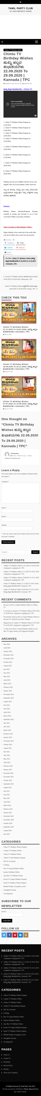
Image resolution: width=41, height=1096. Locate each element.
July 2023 (6, 723)
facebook (9, 935)
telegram (20, 935)
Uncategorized (8, 893)
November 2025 (8, 658)
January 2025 (7, 691)
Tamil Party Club (20, 8)
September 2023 (8, 719)
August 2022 (7, 748)
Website (3, 525)
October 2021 (7, 780)
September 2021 (8, 784)
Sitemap (6, 1069)
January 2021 (7, 812)
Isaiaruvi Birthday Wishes (11, 872)
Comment (5, 481)
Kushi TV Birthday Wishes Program (14, 883)
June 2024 (6, 709)
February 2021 (8, 809)
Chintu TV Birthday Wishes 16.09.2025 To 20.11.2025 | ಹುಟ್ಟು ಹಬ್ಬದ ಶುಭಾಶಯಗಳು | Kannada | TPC (20, 366)
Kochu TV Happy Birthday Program (15, 879)
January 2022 (7, 769)
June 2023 (6, 726)
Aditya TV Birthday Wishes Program (15, 847)
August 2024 (7, 701)
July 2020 (6, 834)
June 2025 (6, 673)
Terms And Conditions (10, 1073)
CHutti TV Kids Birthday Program (14, 858)
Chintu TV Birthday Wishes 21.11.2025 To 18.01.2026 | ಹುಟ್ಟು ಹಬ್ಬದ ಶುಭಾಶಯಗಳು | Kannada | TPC (20, 329)
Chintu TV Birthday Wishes (13, 50)
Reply (30, 455)
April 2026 (6, 648)
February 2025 (8, 687)
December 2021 (8, 773)
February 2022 (8, 766)
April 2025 (6, 680)
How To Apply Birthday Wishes (13, 868)
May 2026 (6, 644)
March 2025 (7, 683)
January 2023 (7, 737)
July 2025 (6, 669)
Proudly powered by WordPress (13, 1089)
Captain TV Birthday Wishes (12, 850)
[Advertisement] (20, 27)
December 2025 (8, 655)
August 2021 (7, 787)
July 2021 (6, 791)
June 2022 (6, 755)
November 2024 (8, 694)
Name (3, 508)
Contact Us (7, 1058)
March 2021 (7, 805)
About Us (6, 1055)
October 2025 (7, 662)
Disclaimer (6, 1062)
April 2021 (6, 802)
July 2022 (6, 752)
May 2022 (6, 759)
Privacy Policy (8, 1065)
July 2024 (6, 705)
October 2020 (7, 823)
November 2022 (8, 741)
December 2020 (8, 816)
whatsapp (25, 935)
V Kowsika (7, 611)
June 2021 (6, 795)
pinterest (14, 935)
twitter (3, 935)
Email (3, 516)
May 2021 (6, 798)
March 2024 (7, 716)
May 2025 (6, 676)
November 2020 (8, 820)
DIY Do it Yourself (9, 861)
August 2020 (7, 830)
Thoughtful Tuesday (9, 890)
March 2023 (7, 730)
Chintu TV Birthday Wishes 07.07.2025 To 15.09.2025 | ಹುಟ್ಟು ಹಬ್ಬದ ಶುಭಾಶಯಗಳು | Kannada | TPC (20, 403)
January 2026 (7, 651)
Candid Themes (21, 1092)
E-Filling (6, 865)
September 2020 (8, 827)
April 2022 (6, 762)
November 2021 (8, 777)
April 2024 (6, 712)
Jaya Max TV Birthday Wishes (13, 876)
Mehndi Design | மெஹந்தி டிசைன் (14, 886)
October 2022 (7, 744)
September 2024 (8, 698)
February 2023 (8, 734)
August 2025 (7, 666)
